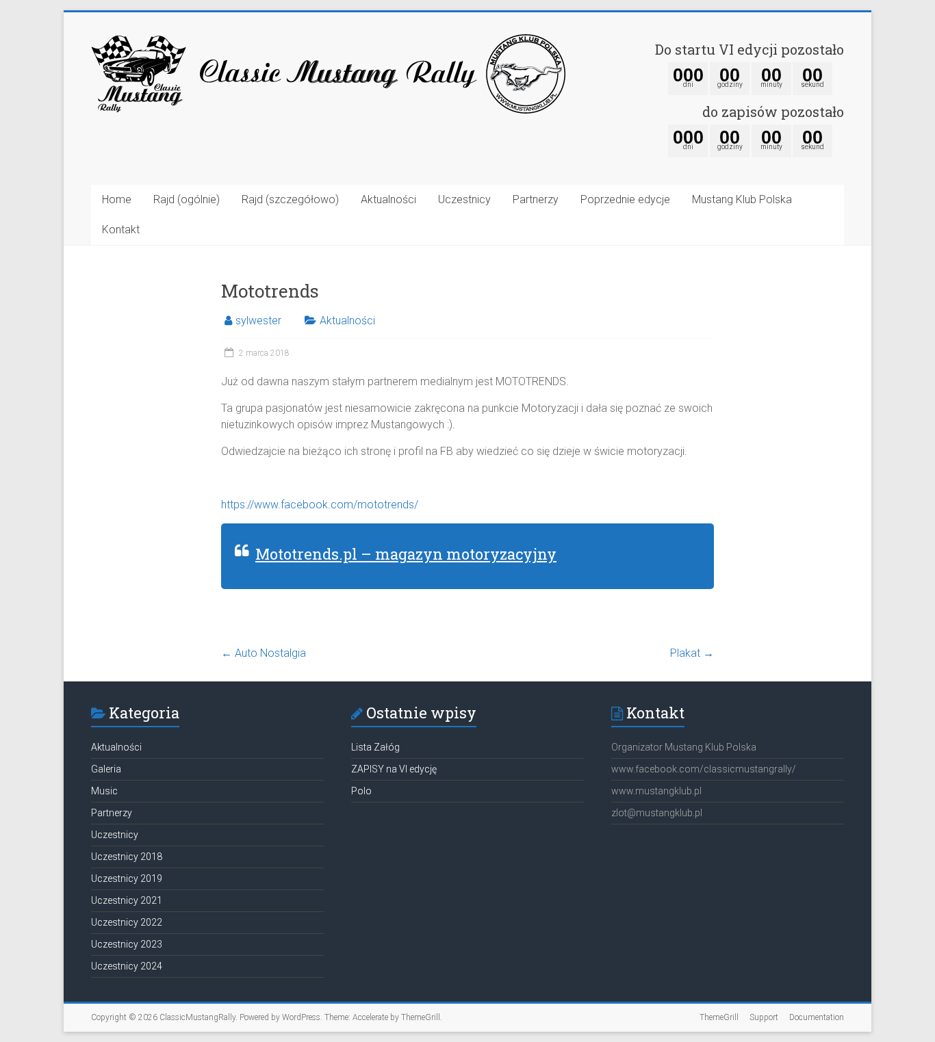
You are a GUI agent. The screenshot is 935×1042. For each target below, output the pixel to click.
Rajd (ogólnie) (186, 199)
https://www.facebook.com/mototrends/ (319, 504)
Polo (361, 790)
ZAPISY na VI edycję (394, 769)
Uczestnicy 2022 (126, 922)
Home (116, 199)
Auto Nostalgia (263, 653)
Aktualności (388, 199)
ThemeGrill (719, 1017)
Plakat (692, 653)
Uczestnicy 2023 (126, 944)
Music (104, 790)
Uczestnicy (464, 199)
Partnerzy (536, 199)
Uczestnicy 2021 (126, 900)
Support (764, 1017)
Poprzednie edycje (625, 199)
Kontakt (121, 229)
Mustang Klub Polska (742, 199)
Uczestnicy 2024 (126, 966)
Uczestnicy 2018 (126, 856)
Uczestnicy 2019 (126, 878)
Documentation (816, 1017)
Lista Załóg (375, 747)
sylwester (258, 320)
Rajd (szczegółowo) (290, 199)
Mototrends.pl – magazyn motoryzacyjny (405, 554)
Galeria (106, 769)
